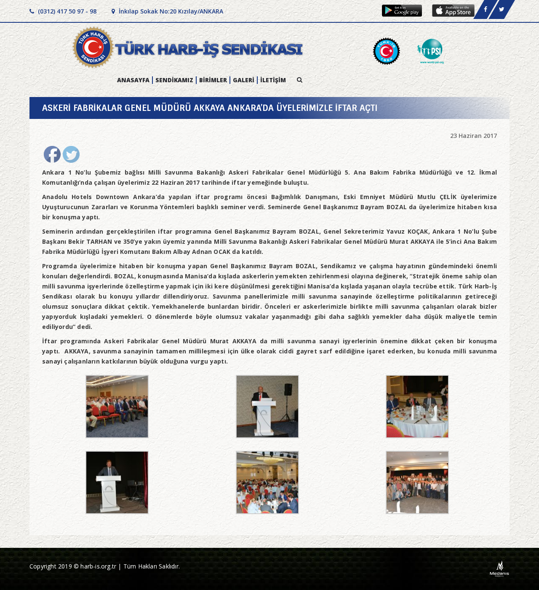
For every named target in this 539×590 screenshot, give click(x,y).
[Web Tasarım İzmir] (500, 568)
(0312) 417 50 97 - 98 (66, 11)
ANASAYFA (133, 80)
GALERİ (243, 80)
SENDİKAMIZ (174, 80)
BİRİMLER (213, 80)
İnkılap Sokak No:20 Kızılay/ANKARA (170, 11)
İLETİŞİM (273, 80)
